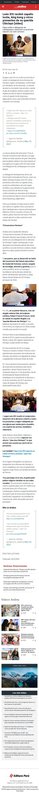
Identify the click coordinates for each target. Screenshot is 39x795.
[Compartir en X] (35, 613)
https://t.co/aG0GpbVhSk (15, 519)
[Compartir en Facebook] (33, 613)
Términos (27, 787)
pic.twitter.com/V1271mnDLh (16, 133)
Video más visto (19, 666)
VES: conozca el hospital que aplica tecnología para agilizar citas (27, 608)
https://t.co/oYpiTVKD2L (16, 131)
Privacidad (34, 787)
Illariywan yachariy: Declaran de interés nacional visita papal (27, 636)
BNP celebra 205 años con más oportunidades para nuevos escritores (28, 622)
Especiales (25, 2)
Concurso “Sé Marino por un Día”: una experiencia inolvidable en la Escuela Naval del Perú (19, 735)
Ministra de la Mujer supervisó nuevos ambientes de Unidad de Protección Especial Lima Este (19, 755)
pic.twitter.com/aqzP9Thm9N (16, 534)
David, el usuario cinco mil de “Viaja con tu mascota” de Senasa (28, 650)
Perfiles (17, 2)
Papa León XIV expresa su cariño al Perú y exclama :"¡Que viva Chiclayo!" (19, 453)
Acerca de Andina (17, 787)
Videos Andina (10, 599)
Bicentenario (8, 2)
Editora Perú (7, 787)
